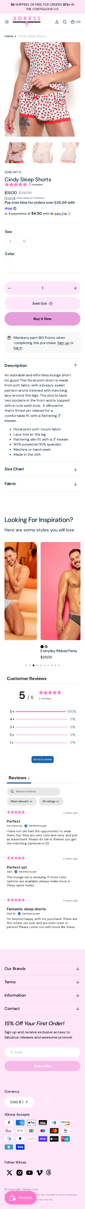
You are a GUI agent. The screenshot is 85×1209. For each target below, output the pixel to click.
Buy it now (42, 319)
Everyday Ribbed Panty (23, 650)
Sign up (63, 342)
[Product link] (42, 591)
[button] (7, 22)
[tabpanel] (42, 860)
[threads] (49, 1173)
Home (9, 36)
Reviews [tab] (19, 778)
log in (18, 347)
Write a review (42, 759)
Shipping (10, 197)
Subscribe (42, 1066)
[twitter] (10, 1173)
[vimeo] (39, 1173)
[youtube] (29, 1173)
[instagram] (19, 1173)
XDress (26, 1189)
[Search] (64, 22)
